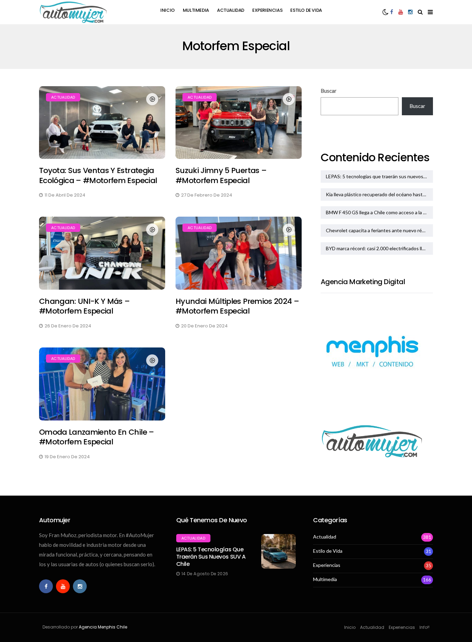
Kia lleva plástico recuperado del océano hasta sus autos (379, 194)
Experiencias (267, 10)
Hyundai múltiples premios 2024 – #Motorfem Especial (237, 306)
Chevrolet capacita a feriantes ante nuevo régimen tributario (379, 230)
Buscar (329, 91)
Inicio (167, 10)
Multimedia (196, 10)
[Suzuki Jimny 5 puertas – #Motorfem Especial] (239, 122)
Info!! (424, 627)
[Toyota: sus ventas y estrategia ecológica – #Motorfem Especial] (102, 122)
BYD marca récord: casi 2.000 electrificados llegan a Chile (379, 248)
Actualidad (230, 10)
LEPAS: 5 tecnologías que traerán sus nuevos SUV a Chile (379, 176)
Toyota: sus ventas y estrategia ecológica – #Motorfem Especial (98, 175)
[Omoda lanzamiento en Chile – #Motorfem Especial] (102, 384)
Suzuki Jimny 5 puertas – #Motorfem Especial (221, 175)
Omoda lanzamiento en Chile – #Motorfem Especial (96, 437)
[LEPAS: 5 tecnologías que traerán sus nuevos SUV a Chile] (278, 551)
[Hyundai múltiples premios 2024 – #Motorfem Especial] (239, 253)
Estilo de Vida (306, 10)
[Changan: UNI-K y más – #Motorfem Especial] (102, 253)
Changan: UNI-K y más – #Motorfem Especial (84, 306)
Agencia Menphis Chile (103, 627)
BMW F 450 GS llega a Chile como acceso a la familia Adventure (379, 212)
